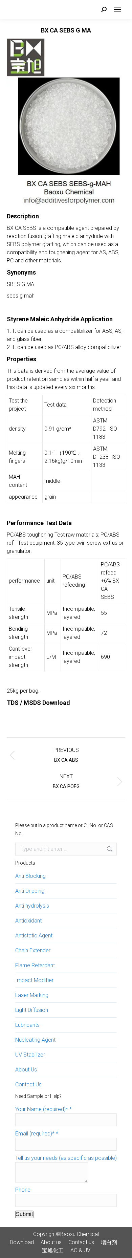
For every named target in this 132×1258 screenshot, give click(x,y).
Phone (22, 1190)
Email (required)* (36, 1133)
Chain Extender (32, 950)
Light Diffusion (31, 1010)
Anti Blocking (30, 876)
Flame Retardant (35, 965)
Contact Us (28, 1084)
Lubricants (27, 1025)
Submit (24, 1214)
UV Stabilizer (30, 1054)
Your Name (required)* (43, 1109)
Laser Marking (31, 995)
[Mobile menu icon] (117, 9)
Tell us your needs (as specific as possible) (66, 1158)
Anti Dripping (29, 891)
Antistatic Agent (33, 935)
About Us (26, 1069)
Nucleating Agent (35, 1040)
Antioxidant (28, 920)
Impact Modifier (34, 980)
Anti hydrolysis (32, 906)
